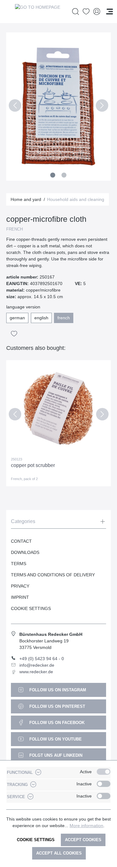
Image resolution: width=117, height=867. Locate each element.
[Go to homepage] (37, 11)
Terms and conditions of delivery (53, 574)
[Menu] (109, 11)
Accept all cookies (59, 853)
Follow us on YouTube (55, 739)
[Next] (102, 107)
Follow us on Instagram (57, 690)
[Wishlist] (86, 12)
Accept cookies (83, 839)
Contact (21, 541)
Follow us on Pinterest (56, 706)
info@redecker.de (36, 665)
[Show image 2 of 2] (63, 175)
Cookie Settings (31, 608)
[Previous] (14, 107)
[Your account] (96, 12)
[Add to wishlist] (14, 334)
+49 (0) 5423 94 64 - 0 (41, 658)
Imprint (20, 597)
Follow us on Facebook (56, 722)
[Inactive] (103, 784)
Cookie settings (36, 839)
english (41, 317)
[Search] (75, 12)
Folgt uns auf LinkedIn (55, 755)
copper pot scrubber (33, 465)
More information (86, 825)
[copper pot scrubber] (58, 408)
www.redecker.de (36, 671)
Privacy (20, 586)
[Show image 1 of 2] (52, 175)
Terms (18, 563)
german (17, 317)
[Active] (103, 772)
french (63, 317)
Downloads (25, 552)
